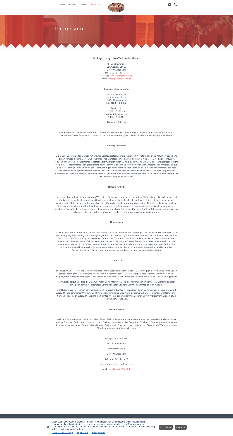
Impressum (82, 432)
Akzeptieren (166, 427)
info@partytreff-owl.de (120, 78)
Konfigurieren (98, 432)
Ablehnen (180, 427)
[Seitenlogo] (116, 7)
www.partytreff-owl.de (121, 75)
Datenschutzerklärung (62, 432)
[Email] (170, 4)
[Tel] (175, 4)
